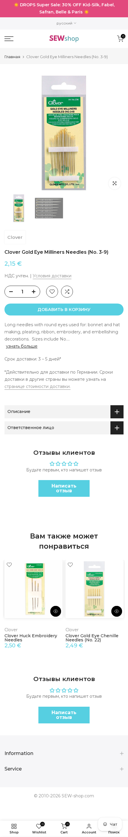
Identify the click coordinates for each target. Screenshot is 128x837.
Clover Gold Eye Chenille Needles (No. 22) (91, 638)
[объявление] (64, 8)
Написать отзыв (64, 488)
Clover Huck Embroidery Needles (30, 638)
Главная (12, 57)
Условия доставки (52, 276)
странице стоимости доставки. (37, 386)
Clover (15, 237)
